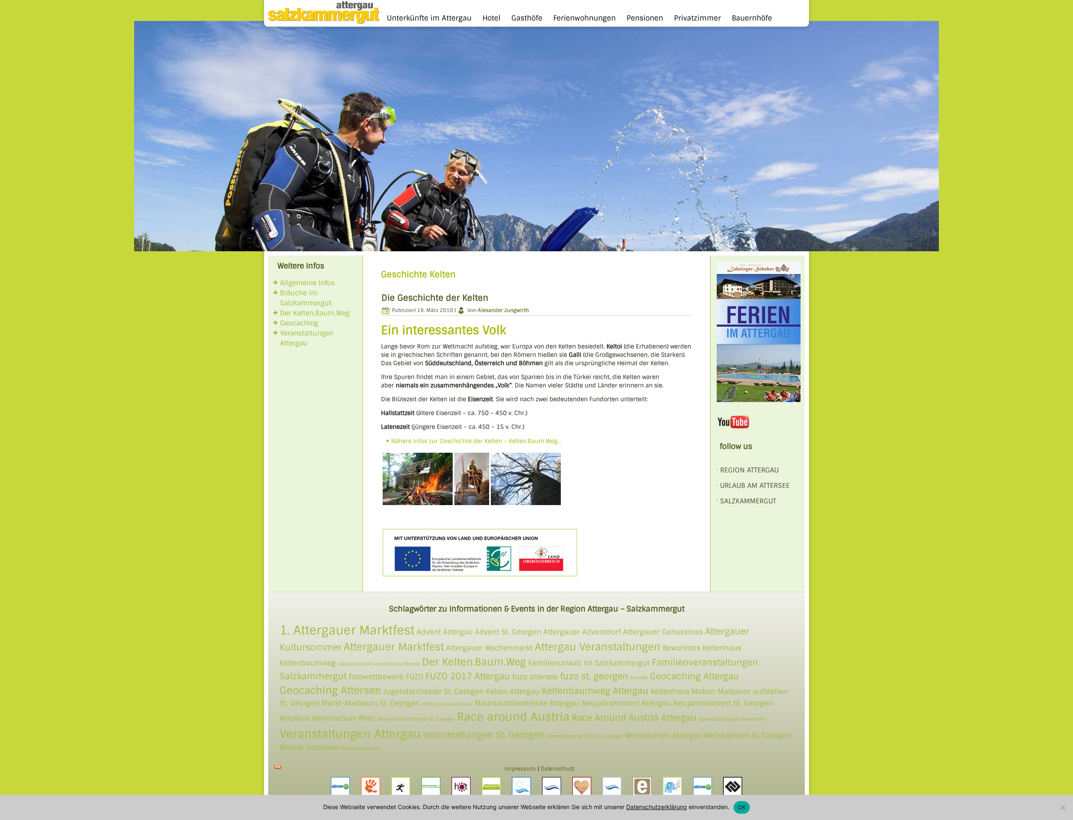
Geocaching (299, 323)
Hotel (491, 18)
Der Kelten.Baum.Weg (315, 313)
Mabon (703, 691)
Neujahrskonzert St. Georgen (723, 703)
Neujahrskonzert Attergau (626, 703)
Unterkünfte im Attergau (429, 18)
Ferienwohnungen (584, 18)
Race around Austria (513, 716)
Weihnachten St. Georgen (747, 735)
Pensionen (645, 18)
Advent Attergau (445, 632)
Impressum (520, 768)
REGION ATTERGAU (749, 470)
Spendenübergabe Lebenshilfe (732, 719)
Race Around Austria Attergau (634, 717)
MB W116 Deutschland (447, 704)
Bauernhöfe (752, 18)
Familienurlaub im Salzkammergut (589, 663)
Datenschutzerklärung (656, 806)
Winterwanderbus (360, 748)
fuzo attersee (535, 676)
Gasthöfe (526, 18)
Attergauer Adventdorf (582, 632)
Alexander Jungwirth (503, 310)
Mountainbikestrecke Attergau (526, 703)
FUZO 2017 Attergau (467, 676)
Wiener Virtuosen (309, 747)
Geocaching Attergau (694, 676)
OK (742, 807)
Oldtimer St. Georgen (432, 719)
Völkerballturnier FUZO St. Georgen (585, 736)
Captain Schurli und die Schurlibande (379, 664)
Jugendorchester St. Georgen (433, 691)
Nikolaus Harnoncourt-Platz (328, 718)
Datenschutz (558, 768)
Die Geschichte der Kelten (434, 297)
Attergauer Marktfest (394, 646)
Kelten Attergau (512, 691)
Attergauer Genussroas (663, 632)
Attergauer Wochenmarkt (489, 647)
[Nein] (1062, 807)
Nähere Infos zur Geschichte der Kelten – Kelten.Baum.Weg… (476, 441)
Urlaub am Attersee (755, 485)
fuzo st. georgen (594, 676)
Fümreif (639, 678)
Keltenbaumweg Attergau (595, 690)
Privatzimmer (697, 18)
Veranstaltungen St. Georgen (483, 734)
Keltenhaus (670, 691)
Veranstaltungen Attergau (350, 734)
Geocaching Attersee (330, 690)
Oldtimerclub (392, 719)
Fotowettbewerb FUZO (386, 676)
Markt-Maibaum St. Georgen (370, 703)
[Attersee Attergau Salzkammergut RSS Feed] (278, 767)
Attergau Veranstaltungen (598, 646)
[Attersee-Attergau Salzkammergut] (321, 22)
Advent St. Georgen (508, 632)
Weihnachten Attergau (663, 735)
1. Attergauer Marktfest (347, 630)
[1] (141, 244)
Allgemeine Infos (307, 282)
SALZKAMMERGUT (748, 501)
